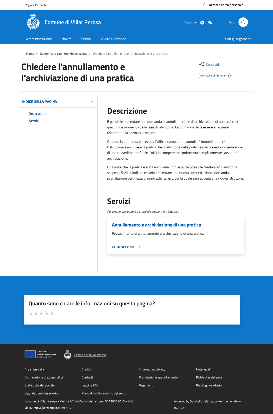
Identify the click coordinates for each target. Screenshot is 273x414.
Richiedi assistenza (209, 377)
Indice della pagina (39, 101)
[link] (127, 247)
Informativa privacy (152, 369)
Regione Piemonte (36, 5)
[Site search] (243, 22)
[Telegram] (201, 22)
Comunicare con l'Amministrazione (63, 53)
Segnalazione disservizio (41, 393)
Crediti (86, 369)
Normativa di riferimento (214, 74)
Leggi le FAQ (90, 385)
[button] (222, 5)
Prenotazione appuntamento (158, 377)
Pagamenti (146, 385)
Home (30, 53)
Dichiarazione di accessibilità (44, 377)
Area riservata (34, 369)
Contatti (87, 377)
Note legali (203, 369)
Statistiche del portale (40, 385)
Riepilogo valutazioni (210, 385)
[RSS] (209, 22)
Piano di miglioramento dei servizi (105, 393)
